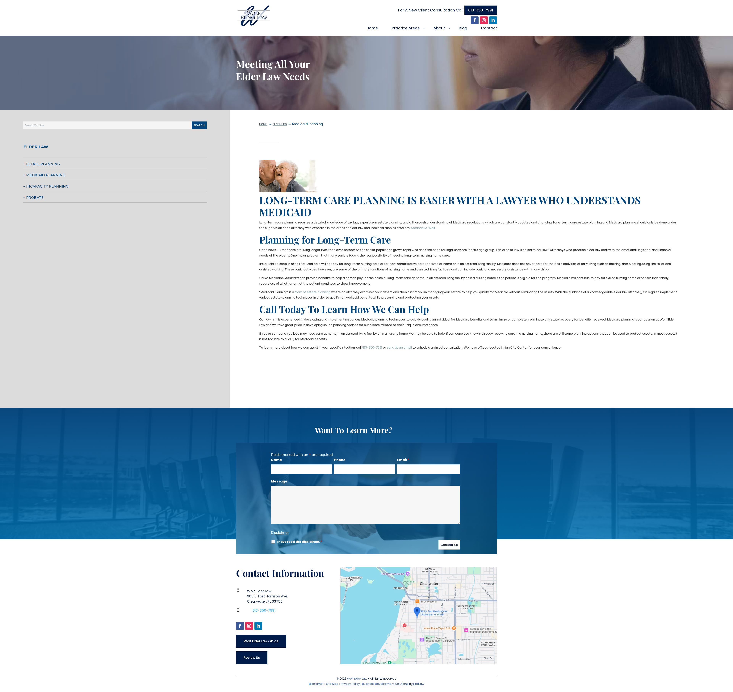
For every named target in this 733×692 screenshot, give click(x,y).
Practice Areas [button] (406, 28)
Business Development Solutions (385, 684)
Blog (463, 28)
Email (403, 459)
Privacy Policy (350, 684)
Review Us (252, 657)
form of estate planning (312, 292)
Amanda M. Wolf (423, 228)
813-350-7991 (480, 10)
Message (279, 481)
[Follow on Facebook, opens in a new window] (475, 20)
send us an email (399, 347)
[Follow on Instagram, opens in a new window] (484, 20)
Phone (340, 459)
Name (276, 459)
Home (372, 28)
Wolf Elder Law (357, 679)
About (439, 28)
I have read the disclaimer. (299, 542)
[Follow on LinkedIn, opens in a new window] (493, 20)
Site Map (332, 684)
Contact (489, 28)
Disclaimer (280, 532)
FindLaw (418, 684)
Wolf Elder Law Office (261, 641)
